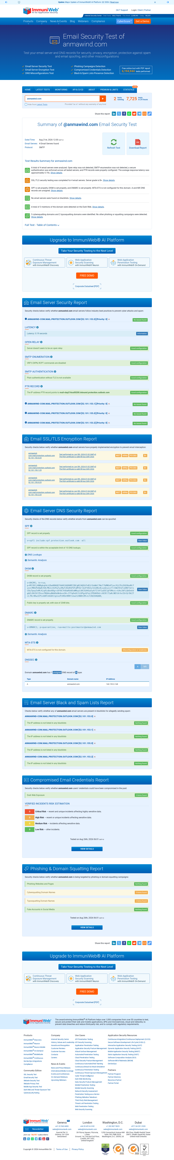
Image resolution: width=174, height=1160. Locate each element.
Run (103, 99)
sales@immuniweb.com (61, 1129)
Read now (114, 2)
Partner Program (114, 1074)
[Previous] (6, 2)
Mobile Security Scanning (84, 1088)
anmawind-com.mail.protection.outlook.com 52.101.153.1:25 (41, 467)
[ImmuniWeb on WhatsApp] (32, 1138)
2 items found (141, 901)
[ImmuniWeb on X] (28, 1138)
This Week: (126, 16)
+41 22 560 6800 (62, 1126)
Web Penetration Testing (84, 1106)
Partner (147, 10)
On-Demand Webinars (59, 1077)
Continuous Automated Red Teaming (89, 1064)
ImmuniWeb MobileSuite (33, 1054)
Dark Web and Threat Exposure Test (37, 1090)
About (92, 89)
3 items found (141, 795)
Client (140, 10)
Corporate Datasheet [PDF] (87, 286)
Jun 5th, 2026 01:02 (77, 454)
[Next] (168, 2)
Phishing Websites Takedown (86, 1097)
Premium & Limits (109, 89)
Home (28, 89)
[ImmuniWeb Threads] (47, 1138)
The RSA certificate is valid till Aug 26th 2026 (76, 457)
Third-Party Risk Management (86, 1100)
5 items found (141, 892)
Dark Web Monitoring (83, 1079)
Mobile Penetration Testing (85, 1085)
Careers (54, 1058)
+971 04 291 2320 (138, 1126)
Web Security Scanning (83, 1109)
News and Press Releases (60, 1068)
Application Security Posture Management (91, 1048)
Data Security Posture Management (88, 1082)
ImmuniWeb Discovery (33, 1040)
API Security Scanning (83, 1042)
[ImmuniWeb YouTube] (43, 1138)
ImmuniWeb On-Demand (33, 1051)
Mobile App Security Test (33, 1087)
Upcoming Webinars (58, 1080)
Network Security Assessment (86, 1091)
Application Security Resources (122, 1035)
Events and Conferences (60, 1074)
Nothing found (141, 884)
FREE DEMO (87, 275)
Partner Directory (114, 1077)
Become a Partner (114, 1080)
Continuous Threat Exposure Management (91, 1073)
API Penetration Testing (84, 1039)
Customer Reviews (58, 1048)
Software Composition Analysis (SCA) (122, 1058)
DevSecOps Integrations (33, 1061)
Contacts (54, 1054)
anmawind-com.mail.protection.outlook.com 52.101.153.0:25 (41, 455)
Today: (141, 16)
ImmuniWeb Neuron (32, 1044)
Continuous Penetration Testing (87, 1070)
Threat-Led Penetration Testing (86, 1103)
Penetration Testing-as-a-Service (87, 1094)
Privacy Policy (78, 1149)
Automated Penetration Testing (87, 1054)
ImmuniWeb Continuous (33, 1058)
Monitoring (61, 89)
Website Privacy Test (31, 1084)
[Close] (155, 2)
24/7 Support (122, 10)
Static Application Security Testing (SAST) (123, 1054)
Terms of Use (62, 1149)
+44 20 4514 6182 (87, 1126)
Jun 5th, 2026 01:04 (77, 491)
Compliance (28, 1064)
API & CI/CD (78, 89)
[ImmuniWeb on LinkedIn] (24, 1138)
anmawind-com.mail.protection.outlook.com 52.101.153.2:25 (41, 492)
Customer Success (58, 1051)
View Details (87, 849)
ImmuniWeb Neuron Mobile (34, 1047)
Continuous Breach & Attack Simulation (90, 1067)
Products (28, 1035)
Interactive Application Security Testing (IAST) (125, 1045)
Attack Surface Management (86, 1051)
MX (145, 666)
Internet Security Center (93, 16)
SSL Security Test (30, 1074)
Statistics (130, 88)
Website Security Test (32, 1081)
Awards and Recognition (60, 1045)
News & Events (58, 1064)
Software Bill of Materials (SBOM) (120, 1061)
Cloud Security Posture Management (89, 1061)
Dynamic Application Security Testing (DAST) (124, 1048)
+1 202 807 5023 (112, 1126)
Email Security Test (31, 1077)
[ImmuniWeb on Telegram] (36, 1138)
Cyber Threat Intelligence (84, 1076)
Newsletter (38, 1129)
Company (55, 1035)
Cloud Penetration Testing (85, 1058)
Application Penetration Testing (87, 1045)
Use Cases (80, 1035)
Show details (56, 173)
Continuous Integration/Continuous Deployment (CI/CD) (129, 1039)
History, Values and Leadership (62, 1042)
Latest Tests (43, 89)
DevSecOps (112, 1064)
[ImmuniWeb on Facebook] (40, 1138)
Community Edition (33, 1070)
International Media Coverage (62, 1071)
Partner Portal (113, 1083)
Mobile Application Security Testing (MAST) (124, 1051)
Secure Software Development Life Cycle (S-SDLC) (126, 1042)
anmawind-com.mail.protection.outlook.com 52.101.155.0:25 (41, 480)
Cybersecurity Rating (31, 1093)
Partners (112, 1070)
